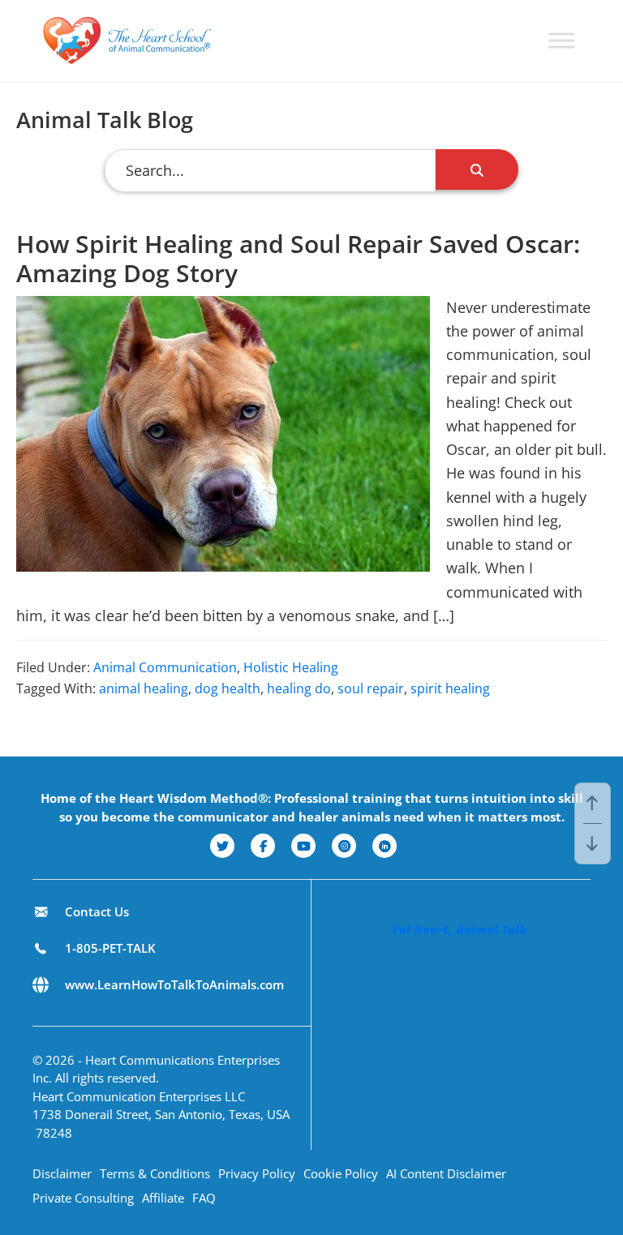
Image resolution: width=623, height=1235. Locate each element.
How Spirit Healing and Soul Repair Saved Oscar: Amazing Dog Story (298, 258)
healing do (299, 688)
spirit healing (450, 688)
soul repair (370, 688)
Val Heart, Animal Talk (459, 929)
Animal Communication (165, 667)
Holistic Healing (290, 667)
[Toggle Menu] (561, 40)
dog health (227, 688)
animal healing (143, 688)
